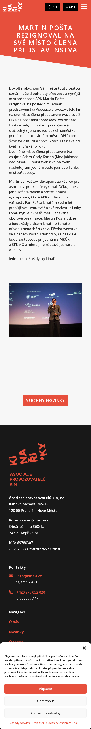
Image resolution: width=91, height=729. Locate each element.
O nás (14, 621)
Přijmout (45, 689)
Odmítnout (45, 701)
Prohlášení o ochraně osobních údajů (55, 723)
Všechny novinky (45, 400)
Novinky (16, 632)
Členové (16, 642)
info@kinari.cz (29, 576)
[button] (84, 648)
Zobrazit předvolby (46, 713)
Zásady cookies (20, 723)
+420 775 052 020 (30, 592)
